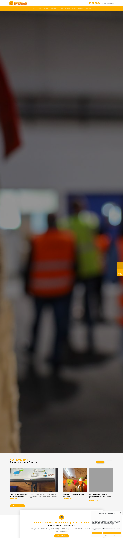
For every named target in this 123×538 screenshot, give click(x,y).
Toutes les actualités (18, 506)
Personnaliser (117, 533)
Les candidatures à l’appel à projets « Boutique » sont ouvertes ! (100, 496)
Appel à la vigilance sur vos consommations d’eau (18, 495)
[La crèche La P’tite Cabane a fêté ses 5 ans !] (75, 480)
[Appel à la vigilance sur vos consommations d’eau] (34, 480)
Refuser (107, 533)
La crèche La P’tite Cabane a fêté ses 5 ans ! (73, 495)
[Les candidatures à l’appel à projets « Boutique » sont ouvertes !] (101, 480)
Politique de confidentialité (110, 535)
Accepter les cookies (97, 533)
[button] (120, 513)
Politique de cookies (101, 535)
